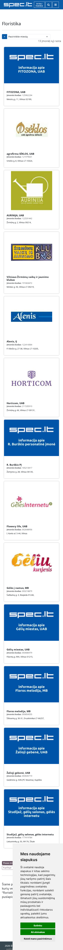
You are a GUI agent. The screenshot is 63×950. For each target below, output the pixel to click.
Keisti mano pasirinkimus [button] (38, 938)
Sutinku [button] (38, 925)
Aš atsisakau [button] (38, 932)
